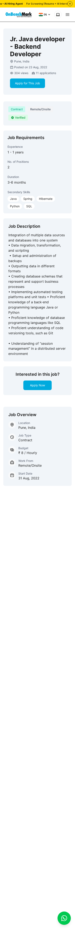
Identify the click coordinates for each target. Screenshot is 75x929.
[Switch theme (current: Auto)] (58, 14)
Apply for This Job (27, 83)
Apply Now (37, 385)
